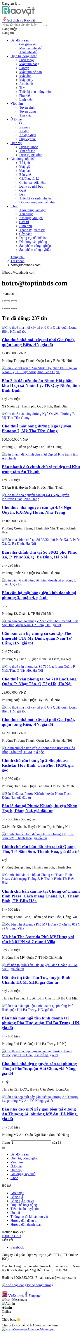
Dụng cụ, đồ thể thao (33, 238)
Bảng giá (16, 1197)
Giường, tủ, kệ (29, 178)
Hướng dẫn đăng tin (24, 1220)
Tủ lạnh (24, 163)
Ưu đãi (15, 1213)
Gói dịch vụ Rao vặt (21, 20)
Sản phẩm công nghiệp (35, 246)
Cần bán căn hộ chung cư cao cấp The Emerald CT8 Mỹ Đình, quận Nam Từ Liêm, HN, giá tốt (37, 638)
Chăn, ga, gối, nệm (32, 182)
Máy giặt (25, 167)
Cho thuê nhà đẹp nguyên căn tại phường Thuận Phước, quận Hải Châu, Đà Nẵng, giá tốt (39, 1068)
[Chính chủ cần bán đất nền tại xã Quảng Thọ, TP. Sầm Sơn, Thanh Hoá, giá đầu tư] (41, 838)
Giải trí (24, 222)
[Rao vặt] (18, 14)
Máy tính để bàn (30, 72)
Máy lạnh (25, 170)
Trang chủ (17, 257)
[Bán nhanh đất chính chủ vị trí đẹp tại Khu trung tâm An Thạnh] (41, 458)
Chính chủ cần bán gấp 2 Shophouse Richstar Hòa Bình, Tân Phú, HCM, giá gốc (38, 765)
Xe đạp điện (27, 135)
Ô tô (22, 123)
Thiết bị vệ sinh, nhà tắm (36, 198)
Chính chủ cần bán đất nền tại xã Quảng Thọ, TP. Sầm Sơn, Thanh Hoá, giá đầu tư (40, 849)
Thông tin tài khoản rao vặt (29, 1216)
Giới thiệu (17, 1193)
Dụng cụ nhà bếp (31, 186)
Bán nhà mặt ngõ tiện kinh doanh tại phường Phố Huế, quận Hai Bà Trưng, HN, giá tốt (41, 1023)
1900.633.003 (11, 1236)
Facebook (17, 1247)
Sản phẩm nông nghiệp (35, 249)
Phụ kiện (25, 95)
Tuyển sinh (27, 107)
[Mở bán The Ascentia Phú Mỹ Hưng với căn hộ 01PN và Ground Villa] (41, 928)
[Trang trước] (3, 1148)
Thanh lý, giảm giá (32, 230)
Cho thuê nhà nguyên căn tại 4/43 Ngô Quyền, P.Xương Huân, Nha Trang (36, 510)
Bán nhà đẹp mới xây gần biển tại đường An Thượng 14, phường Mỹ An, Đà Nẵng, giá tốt (40, 1114)
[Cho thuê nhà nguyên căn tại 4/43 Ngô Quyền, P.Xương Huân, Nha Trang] (41, 499)
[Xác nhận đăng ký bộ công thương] (27, 1285)
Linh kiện (26, 99)
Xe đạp (24, 131)
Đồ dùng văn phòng (33, 242)
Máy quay (26, 80)
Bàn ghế (25, 174)
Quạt (22, 190)
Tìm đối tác (27, 151)
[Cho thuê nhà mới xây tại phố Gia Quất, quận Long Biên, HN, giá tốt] (41, 331)
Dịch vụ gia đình (30, 155)
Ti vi (22, 88)
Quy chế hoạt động (23, 1205)
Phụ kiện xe (27, 139)
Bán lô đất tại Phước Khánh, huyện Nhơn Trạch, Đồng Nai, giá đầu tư (39, 808)
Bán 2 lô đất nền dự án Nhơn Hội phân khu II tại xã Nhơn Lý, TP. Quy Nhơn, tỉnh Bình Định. (41, 385)
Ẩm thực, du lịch (31, 218)
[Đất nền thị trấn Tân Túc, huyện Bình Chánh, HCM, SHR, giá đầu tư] (41, 969)
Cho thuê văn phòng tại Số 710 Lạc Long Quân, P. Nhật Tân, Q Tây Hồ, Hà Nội (39, 681)
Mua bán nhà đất (30, 48)
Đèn (22, 194)
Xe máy (24, 127)
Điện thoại (26, 60)
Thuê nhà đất (28, 52)
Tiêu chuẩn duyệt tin (24, 1209)
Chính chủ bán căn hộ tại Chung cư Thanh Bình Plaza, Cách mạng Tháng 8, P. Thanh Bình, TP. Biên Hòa (41, 896)
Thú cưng (26, 214)
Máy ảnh (25, 76)
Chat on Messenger (41, 1329)
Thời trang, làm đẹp (32, 210)
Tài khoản (17, 261)
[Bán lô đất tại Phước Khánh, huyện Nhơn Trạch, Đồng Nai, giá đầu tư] (41, 797)
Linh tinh (25, 226)
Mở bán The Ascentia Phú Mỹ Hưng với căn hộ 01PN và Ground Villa (38, 939)
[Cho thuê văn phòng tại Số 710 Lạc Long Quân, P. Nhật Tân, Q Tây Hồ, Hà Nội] (41, 670)
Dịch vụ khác (28, 147)
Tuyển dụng (27, 111)
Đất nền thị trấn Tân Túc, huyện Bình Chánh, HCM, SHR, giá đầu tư (36, 980)
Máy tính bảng (29, 64)
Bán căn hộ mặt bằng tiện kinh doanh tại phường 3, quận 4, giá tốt (39, 595)
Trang (6, 1142)
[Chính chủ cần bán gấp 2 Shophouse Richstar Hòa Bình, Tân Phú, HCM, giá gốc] (41, 752)
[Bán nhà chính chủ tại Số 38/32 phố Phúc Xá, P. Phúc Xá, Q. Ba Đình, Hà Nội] (41, 543)
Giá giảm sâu (28, 44)
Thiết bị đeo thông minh (35, 91)
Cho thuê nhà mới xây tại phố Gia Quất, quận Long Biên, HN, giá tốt (38, 342)
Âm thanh (26, 84)
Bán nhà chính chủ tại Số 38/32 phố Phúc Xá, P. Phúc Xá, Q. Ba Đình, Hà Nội (39, 554)
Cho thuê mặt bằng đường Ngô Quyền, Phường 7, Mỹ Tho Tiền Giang (37, 428)
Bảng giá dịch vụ (22, 1201)
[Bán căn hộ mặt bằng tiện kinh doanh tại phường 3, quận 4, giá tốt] (41, 584)
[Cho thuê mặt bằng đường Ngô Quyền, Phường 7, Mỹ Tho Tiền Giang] (41, 418)
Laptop (24, 68)
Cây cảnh (25, 234)
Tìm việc (25, 115)
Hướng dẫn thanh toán (26, 1224)
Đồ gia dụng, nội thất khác (37, 202)
